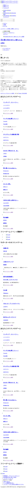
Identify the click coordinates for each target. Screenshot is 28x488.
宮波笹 (5, 264)
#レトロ (5, 26)
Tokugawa (5, 293)
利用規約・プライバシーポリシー (11, 475)
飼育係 (5, 220)
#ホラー (5, 23)
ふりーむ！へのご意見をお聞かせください (13, 484)
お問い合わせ (6, 481)
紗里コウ (5, 186)
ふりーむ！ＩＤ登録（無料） (8, 28)
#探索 (4, 24)
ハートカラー (6, 105)
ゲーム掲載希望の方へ (8, 483)
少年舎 (5, 153)
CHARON (5, 320)
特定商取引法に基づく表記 (9, 477)
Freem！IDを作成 (22, 93)
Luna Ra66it (6, 202)
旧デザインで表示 (7, 480)
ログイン (17, 28)
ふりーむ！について (8, 478)
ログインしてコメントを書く (8, 93)
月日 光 (5, 251)
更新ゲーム (6, 6)
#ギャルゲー (6, 49)
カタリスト (6, 137)
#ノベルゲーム (6, 48)
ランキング (6, 8)
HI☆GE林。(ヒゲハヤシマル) (10, 279)
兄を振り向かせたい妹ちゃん (11, 40)
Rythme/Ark (6, 170)
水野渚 (2, 43)
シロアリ (5, 306)
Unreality (5, 121)
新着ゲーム (6, 5)
